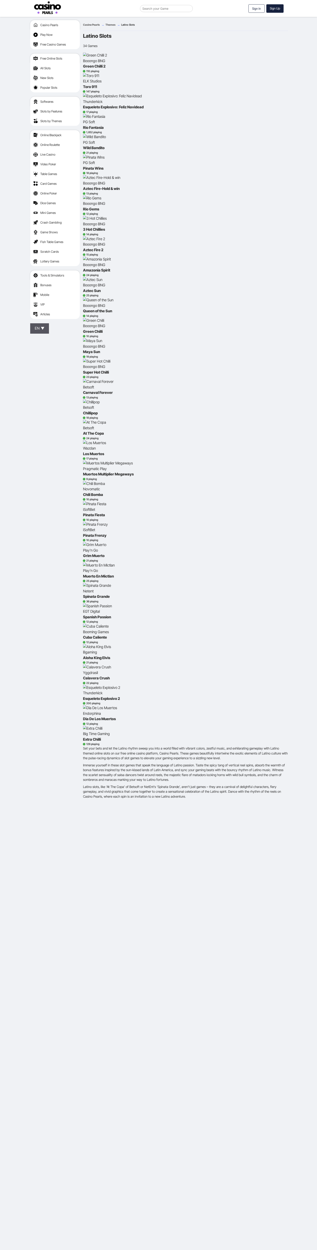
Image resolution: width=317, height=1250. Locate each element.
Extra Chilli (92, 739)
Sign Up (275, 8)
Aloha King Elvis (96, 658)
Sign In (256, 8)
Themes (110, 24)
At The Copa (93, 433)
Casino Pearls (91, 24)
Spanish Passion (97, 617)
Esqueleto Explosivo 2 (101, 698)
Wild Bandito (94, 148)
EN (39, 328)
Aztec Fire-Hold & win (101, 188)
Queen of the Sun (97, 311)
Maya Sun (91, 352)
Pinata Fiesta (94, 515)
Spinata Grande (96, 596)
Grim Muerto (94, 556)
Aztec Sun (92, 291)
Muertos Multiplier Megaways (108, 474)
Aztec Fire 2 (93, 250)
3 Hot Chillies (94, 229)
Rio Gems (91, 209)
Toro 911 (90, 87)
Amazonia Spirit (96, 270)
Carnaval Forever (98, 392)
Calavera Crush (96, 678)
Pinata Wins (93, 168)
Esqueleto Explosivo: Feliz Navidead (113, 107)
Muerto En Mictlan (98, 576)
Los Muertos (93, 454)
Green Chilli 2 (94, 66)
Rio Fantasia (93, 127)
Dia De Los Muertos (99, 719)
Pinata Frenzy (95, 535)
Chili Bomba (93, 494)
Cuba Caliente (95, 637)
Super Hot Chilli (96, 372)
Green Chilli (93, 331)
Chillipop (90, 413)
